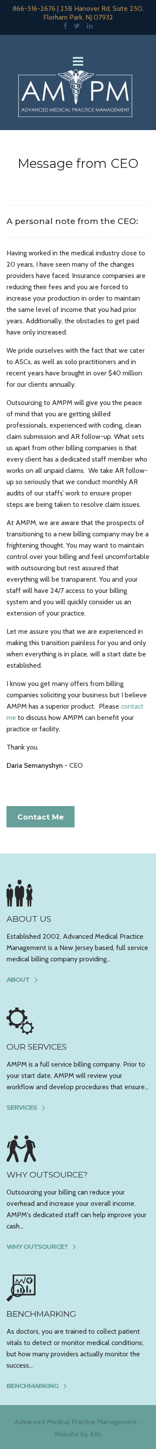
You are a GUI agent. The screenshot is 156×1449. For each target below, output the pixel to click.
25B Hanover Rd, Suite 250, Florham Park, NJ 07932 (93, 12)
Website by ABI (77, 1434)
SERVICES (21, 1107)
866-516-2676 (34, 8)
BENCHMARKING (32, 1386)
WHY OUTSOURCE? (37, 1246)
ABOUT (17, 979)
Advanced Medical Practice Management (76, 1422)
